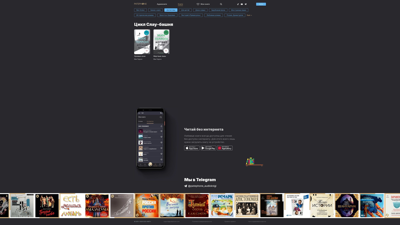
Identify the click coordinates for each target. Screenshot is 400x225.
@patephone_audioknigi (202, 185)
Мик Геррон (138, 59)
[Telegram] (245, 4)
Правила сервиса (230, 221)
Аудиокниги (162, 4)
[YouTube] (242, 4)
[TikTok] (238, 4)
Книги (180, 4)
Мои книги (205, 4)
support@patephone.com (171, 221)
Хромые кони (139, 56)
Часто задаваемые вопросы (257, 221)
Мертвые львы (159, 56)
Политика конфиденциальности (202, 221)
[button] (261, 4)
